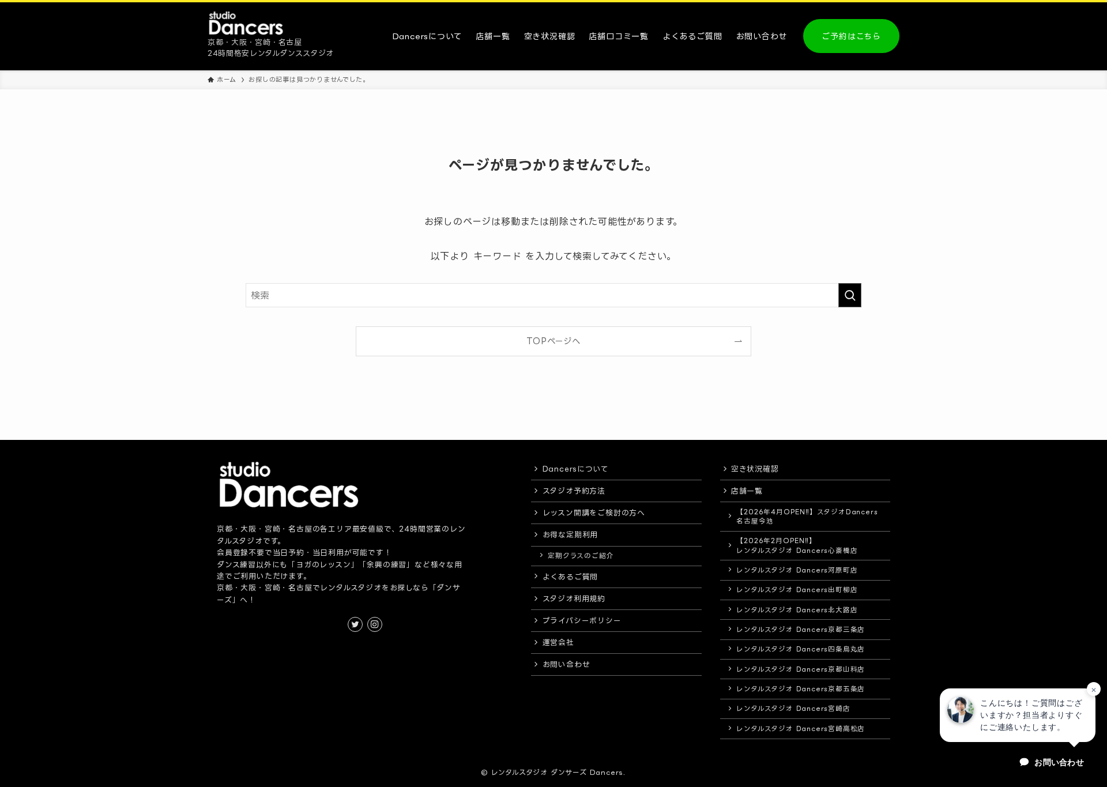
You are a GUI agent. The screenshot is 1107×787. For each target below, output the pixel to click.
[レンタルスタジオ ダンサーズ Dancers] (247, 23)
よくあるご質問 (570, 577)
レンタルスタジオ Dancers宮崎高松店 (800, 728)
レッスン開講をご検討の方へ (594, 513)
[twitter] (355, 624)
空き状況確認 (755, 469)
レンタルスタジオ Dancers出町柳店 (796, 589)
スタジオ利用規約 (574, 598)
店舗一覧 (747, 491)
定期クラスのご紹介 (580, 555)
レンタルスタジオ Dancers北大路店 (796, 609)
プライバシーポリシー (582, 620)
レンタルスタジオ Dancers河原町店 (796, 570)
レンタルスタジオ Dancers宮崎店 (793, 708)
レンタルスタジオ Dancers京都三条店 (800, 629)
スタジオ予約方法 (574, 491)
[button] (1017, 715)
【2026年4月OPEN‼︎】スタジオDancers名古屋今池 (807, 516)
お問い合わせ (566, 664)
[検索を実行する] (849, 295)
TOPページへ (553, 341)
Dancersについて (576, 469)
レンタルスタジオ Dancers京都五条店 (800, 688)
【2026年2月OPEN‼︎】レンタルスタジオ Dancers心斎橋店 (796, 545)
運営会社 (558, 642)
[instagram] (374, 624)
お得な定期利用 (570, 534)
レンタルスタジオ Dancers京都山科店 (800, 669)
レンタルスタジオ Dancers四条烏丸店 (800, 649)
